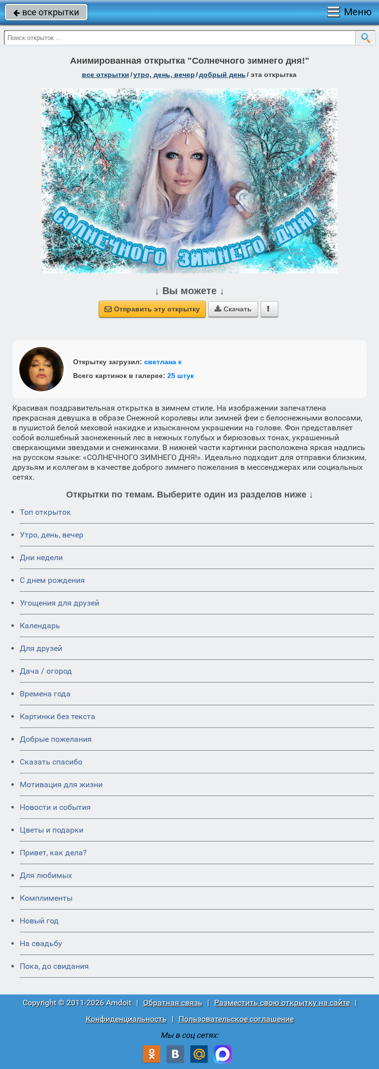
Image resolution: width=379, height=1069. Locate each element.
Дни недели (41, 557)
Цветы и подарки (51, 830)
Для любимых (46, 875)
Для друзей (41, 648)
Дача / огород (46, 671)
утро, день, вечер (164, 74)
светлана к (163, 362)
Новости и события (55, 807)
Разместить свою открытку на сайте (282, 1002)
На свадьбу (41, 943)
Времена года (45, 693)
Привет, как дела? (53, 852)
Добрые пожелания (56, 739)
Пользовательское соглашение (236, 1019)
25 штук (180, 376)
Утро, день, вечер (51, 534)
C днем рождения (52, 580)
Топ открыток (45, 512)
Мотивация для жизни (61, 784)
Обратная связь (172, 1002)
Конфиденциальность (126, 1019)
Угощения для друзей (59, 603)
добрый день (222, 74)
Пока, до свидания (54, 966)
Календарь (40, 625)
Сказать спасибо (51, 761)
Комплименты (46, 898)
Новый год (39, 920)
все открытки (46, 12)
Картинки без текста (57, 716)
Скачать (233, 309)
